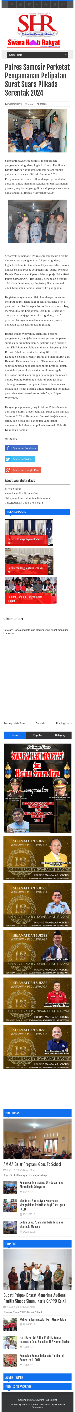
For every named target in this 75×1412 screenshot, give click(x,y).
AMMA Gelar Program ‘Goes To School (32, 1164)
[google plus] (63, 4)
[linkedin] (54, 4)
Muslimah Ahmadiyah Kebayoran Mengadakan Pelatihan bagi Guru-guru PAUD (42, 1204)
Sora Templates (30, 1404)
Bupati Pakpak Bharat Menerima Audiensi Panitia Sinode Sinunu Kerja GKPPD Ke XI (34, 1298)
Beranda (40, 723)
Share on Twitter (23, 459)
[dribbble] (46, 4)
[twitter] (20, 4)
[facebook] (12, 4)
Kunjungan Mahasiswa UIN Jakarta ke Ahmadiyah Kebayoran (41, 1184)
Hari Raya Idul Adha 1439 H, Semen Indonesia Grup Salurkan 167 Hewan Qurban (45, 1339)
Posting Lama (64, 723)
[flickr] (37, 4)
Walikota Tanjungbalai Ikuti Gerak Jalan (43, 1319)
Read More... (30, 1170)
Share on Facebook (24, 448)
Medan (43, 104)
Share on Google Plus (26, 469)
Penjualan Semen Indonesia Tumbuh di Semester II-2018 (42, 1357)
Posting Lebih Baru (14, 723)
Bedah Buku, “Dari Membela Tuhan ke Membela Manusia (41, 1224)
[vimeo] (29, 4)
